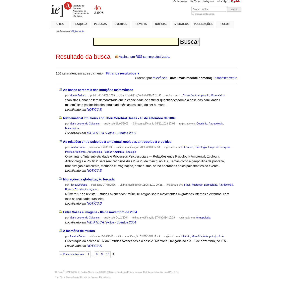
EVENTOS (121, 24)
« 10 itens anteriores (72, 254)
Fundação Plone (125, 272)
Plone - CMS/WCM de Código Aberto (76, 272)
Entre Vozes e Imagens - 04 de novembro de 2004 (100, 212)
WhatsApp (222, 1)
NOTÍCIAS (161, 24)
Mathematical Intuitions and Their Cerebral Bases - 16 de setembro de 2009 (119, 118)
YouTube (195, 1)
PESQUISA (80, 24)
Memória (197, 236)
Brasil (187, 184)
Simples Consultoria (100, 277)
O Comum (187, 147)
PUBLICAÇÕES (203, 24)
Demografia (210, 184)
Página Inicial (77, 31)
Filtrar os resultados (121, 73)
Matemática (217, 95)
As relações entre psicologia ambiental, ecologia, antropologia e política (117, 141)
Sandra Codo (77, 147)
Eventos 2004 (126, 222)
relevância (160, 78)
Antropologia (202, 95)
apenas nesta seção (204, 14)
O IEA (60, 24)
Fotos (110, 133)
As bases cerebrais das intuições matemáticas (98, 90)
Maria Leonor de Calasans (85, 123)
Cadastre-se (180, 1)
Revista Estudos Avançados (81, 189)
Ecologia (131, 151)
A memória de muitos (79, 231)
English (235, 1)
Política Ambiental (113, 151)
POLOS (225, 24)
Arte (221, 236)
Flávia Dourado (78, 184)
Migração (197, 184)
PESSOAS (100, 24)
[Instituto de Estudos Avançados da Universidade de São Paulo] (98, 9)
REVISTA (141, 24)
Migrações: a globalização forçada (89, 179)
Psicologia (201, 147)
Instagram (208, 1)
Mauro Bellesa (78, 95)
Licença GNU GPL (169, 272)
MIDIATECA (181, 24)
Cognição (188, 95)
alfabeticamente (226, 78)
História (185, 236)
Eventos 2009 (126, 133)
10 (107, 254)
